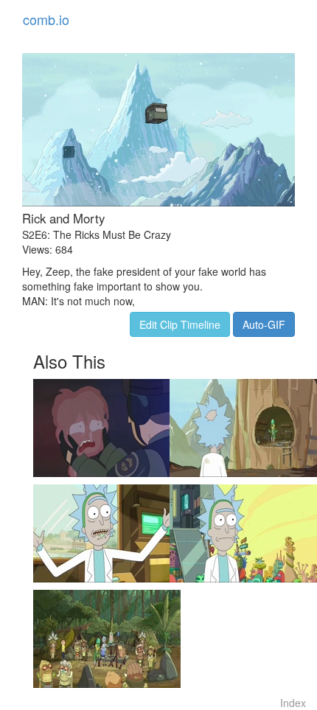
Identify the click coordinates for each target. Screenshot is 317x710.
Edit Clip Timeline (179, 324)
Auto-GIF (264, 324)
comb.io (46, 19)
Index (293, 702)
